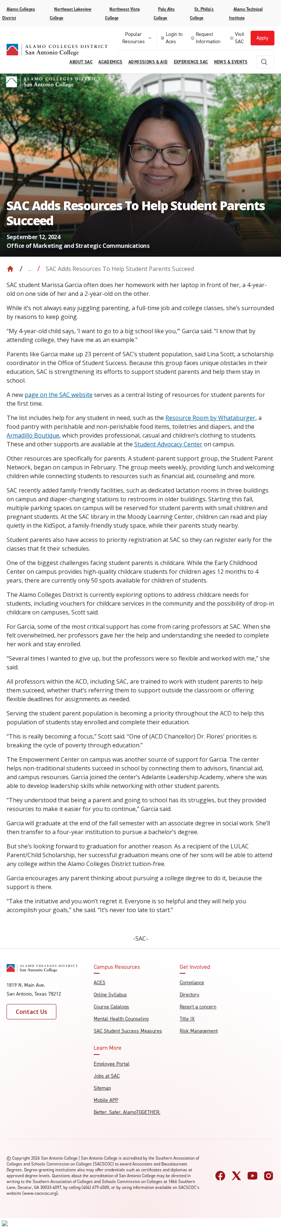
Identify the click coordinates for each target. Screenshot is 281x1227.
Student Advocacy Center (168, 444)
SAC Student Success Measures (128, 1030)
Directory (189, 994)
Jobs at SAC (107, 1075)
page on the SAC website (59, 395)
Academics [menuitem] (110, 62)
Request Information (208, 38)
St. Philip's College (202, 13)
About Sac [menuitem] (81, 62)
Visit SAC (239, 38)
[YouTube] (252, 1176)
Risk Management (199, 1030)
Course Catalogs (111, 1006)
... (29, 269)
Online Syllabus (110, 994)
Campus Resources (117, 967)
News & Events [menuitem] (230, 62)
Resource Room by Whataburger (210, 418)
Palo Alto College (164, 13)
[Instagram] (268, 1176)
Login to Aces (174, 38)
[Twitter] (236, 1176)
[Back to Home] (10, 268)
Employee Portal (112, 1063)
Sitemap (102, 1088)
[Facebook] (220, 1176)
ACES (99, 982)
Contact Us (31, 1012)
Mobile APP (106, 1100)
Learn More (107, 1048)
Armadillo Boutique (33, 435)
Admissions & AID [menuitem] (148, 62)
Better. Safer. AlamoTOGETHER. (127, 1112)
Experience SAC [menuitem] (191, 62)
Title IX (187, 1018)
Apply (262, 37)
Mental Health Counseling (121, 1018)
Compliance (192, 982)
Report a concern (198, 1006)
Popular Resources (133, 38)
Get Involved (195, 967)
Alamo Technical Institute (246, 13)
